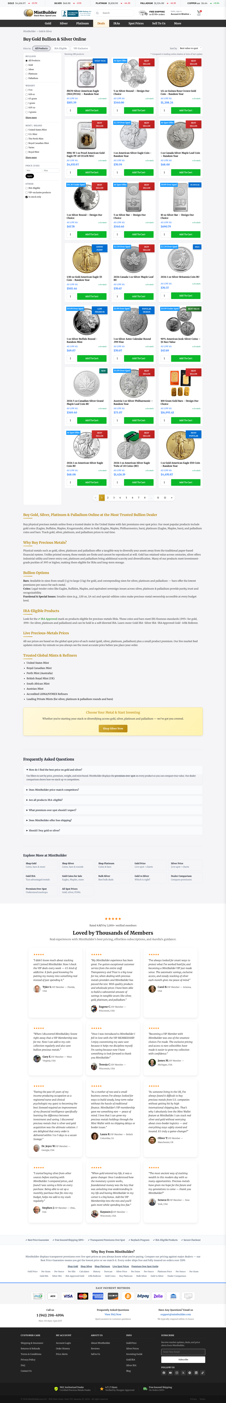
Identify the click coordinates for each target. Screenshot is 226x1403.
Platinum (82, 23)
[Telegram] (189, 1372)
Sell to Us (95, 1354)
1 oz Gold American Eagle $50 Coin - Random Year (180, 464)
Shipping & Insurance (32, 1343)
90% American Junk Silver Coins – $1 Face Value (180, 340)
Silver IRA (150, 622)
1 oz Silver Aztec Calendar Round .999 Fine (132, 340)
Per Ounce (59, 1271)
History (96, 1271)
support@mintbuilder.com (176, 1314)
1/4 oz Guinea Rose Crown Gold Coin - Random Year (178, 92)
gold (52, 532)
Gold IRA (138, 622)
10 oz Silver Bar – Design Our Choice (177, 216)
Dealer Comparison (176, 1276)
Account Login (63, 1343)
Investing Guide (134, 1354)
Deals (101, 23)
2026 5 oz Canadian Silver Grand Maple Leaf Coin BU (85, 402)
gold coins (29, 528)
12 (165, 497)
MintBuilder (29, 31)
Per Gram (45, 1271)
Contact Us (26, 1371)
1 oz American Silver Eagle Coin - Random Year (132, 154)
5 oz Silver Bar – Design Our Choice (130, 216)
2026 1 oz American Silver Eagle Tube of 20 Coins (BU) (132, 464)
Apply (29, 176)
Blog (128, 1371)
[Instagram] (176, 1372)
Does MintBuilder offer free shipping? (50, 820)
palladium (87, 532)
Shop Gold (73, 1266)
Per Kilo (71, 1271)
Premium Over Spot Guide (144, 1266)
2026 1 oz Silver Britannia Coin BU (180, 276)
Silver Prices (132, 1348)
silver (59, 532)
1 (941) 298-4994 (50, 1315)
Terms (202, 1399)
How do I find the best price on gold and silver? (55, 769)
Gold (48, 23)
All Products (41, 48)
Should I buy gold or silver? (44, 830)
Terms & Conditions (31, 1354)
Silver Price (121, 1271)
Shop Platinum (102, 1266)
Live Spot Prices (121, 1266)
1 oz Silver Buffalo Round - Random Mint (82, 340)
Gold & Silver (45, 31)
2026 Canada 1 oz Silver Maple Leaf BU (133, 278)
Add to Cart (91, 110)
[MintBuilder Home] (40, 13)
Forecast (108, 1271)
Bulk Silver (141, 1276)
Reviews (95, 1348)
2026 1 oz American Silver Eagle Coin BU (85, 464)
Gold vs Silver (157, 1276)
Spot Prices (136, 23)
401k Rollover (190, 622)
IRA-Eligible (60, 48)
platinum (151, 528)
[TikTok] (202, 1372)
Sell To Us (158, 23)
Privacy (193, 1399)
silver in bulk (91, 528)
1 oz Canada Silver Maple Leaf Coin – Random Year (180, 154)
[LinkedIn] (196, 1372)
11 (158, 497)
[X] (183, 1372)
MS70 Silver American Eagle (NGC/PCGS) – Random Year (83, 92)
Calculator (84, 1271)
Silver (64, 23)
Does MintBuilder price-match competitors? (54, 789)
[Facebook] (164, 1372)
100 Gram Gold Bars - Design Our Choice (179, 402)
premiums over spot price (142, 524)
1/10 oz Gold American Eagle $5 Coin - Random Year (84, 278)
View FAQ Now (113, 1314)
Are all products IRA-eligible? (46, 799)
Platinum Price (165, 1271)
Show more (31, 117)
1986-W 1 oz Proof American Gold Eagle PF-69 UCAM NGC (86, 154)
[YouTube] (170, 1372)
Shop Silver (86, 1266)
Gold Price (33, 1271)
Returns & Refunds (30, 1348)
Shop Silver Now (113, 728)
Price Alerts (62, 1354)
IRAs (116, 23)
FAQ (23, 1365)
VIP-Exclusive (81, 48)
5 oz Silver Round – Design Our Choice (131, 92)
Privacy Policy (28, 1359)
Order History (63, 1348)
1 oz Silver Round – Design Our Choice (84, 216)
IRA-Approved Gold (169, 622)
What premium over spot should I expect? (52, 810)
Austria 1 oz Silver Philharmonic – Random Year (133, 402)
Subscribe (183, 1359)
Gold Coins (110, 1276)
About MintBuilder (100, 1343)
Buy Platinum (126, 1276)
